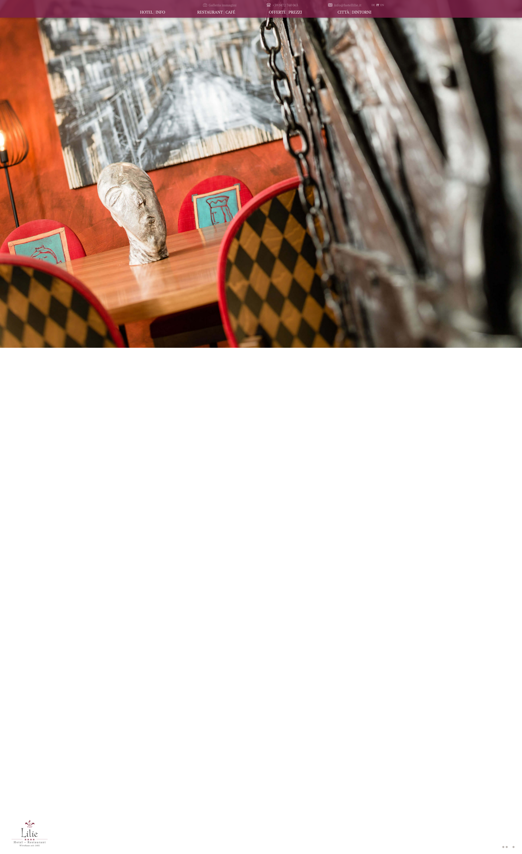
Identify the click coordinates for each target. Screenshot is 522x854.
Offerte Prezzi (285, 12)
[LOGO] (29, 832)
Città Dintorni (355, 12)
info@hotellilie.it (347, 5)
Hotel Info (152, 12)
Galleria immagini (223, 5)
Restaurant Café (216, 12)
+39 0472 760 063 (285, 5)
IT (377, 5)
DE (373, 5)
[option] (261, 174)
